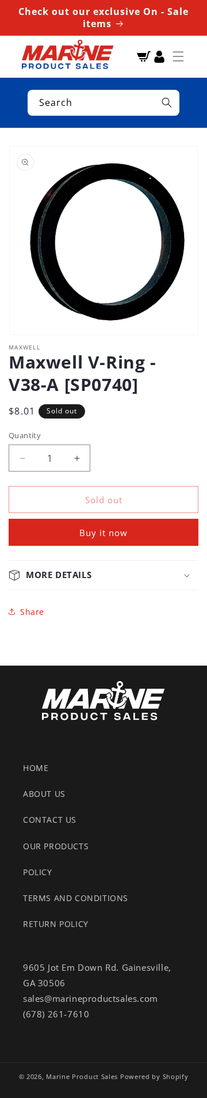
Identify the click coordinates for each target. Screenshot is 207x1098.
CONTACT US (49, 819)
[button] (178, 56)
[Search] (166, 102)
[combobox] (103, 103)
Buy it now (103, 532)
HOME (35, 767)
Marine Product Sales (82, 1076)
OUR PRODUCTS (56, 846)
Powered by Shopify (154, 1076)
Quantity (25, 435)
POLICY (37, 872)
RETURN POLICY (56, 923)
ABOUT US (44, 793)
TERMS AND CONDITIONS (75, 897)
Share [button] (32, 611)
